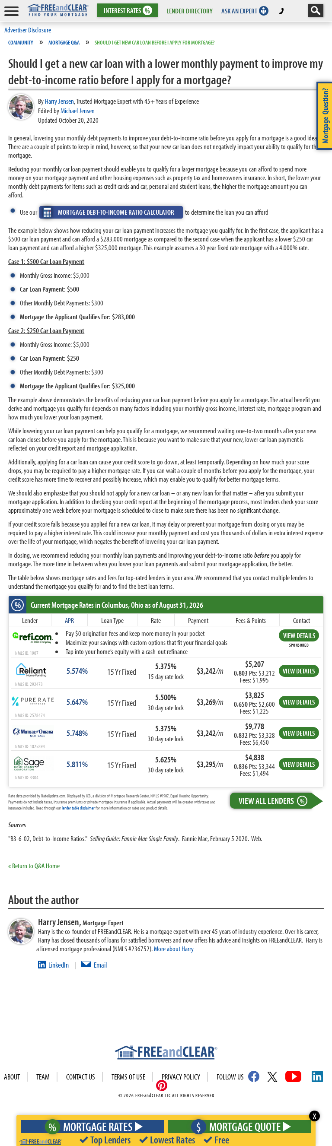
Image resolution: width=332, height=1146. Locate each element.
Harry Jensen (59, 100)
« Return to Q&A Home (34, 865)
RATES (127, 11)
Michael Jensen (78, 110)
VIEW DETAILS (299, 635)
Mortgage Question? (325, 115)
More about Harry (174, 948)
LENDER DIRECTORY (189, 10)
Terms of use (128, 1077)
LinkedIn (58, 965)
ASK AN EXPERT (239, 10)
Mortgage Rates (90, 1126)
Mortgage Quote (238, 1126)
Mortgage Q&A (64, 42)
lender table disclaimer (78, 808)
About (12, 1077)
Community (20, 42)
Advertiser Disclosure (27, 29)
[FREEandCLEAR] (166, 1053)
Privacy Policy (181, 1077)
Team (43, 1077)
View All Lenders (271, 800)
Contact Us (80, 1077)
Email (100, 965)
